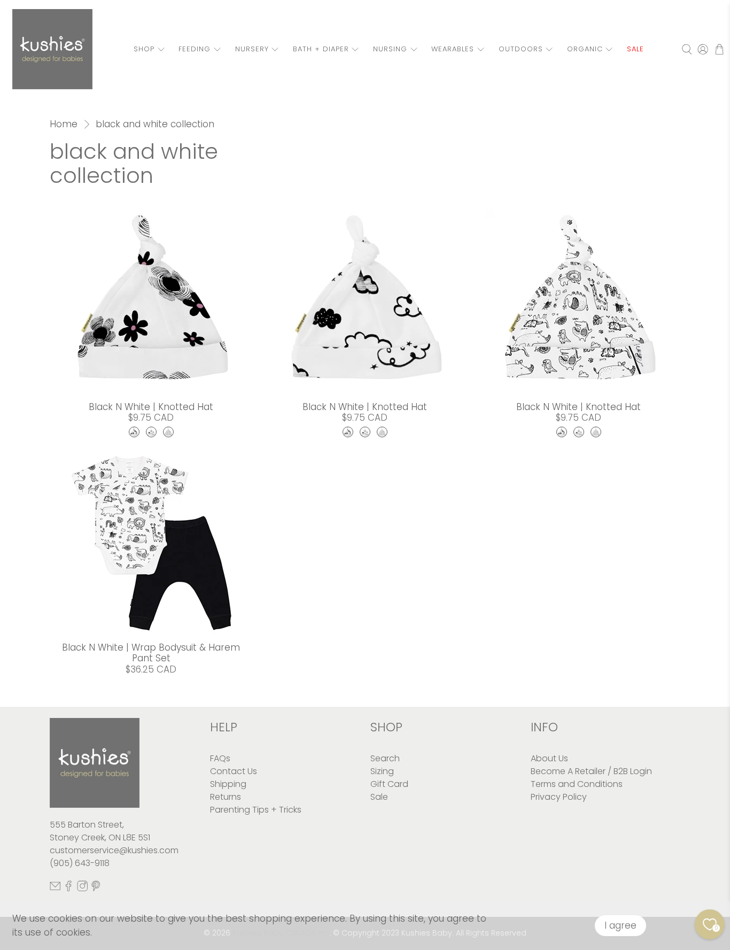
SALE (635, 49)
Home (63, 124)
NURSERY (252, 49)
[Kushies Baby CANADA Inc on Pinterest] (95, 888)
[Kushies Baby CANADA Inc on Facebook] (68, 888)
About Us (549, 758)
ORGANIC (585, 49)
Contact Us (233, 771)
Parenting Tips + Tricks (255, 810)
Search (385, 758)
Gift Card (389, 784)
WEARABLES (452, 49)
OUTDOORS (521, 49)
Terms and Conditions (577, 784)
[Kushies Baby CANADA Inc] (52, 49)
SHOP (144, 49)
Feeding (194, 49)
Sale (379, 797)
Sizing (382, 771)
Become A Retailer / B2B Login (591, 771)
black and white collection (155, 124)
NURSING (390, 49)
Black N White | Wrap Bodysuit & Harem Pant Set (151, 653)
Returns (225, 797)
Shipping (228, 784)
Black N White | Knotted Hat (151, 406)
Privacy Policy (559, 797)
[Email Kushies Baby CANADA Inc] (55, 888)
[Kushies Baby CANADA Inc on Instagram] (82, 888)
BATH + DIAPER (321, 49)
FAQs (220, 758)
